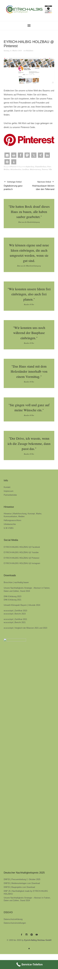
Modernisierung (35, 169)
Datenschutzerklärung (13, 919)
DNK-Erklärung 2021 (12, 600)
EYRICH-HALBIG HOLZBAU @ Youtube (21, 552)
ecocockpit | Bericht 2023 (15, 614)
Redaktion (29, 50)
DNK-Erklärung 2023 (12, 596)
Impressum (8, 491)
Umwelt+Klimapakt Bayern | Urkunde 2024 (22, 605)
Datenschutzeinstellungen (15, 923)
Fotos (49, 166)
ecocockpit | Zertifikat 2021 (15, 619)
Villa (50, 169)
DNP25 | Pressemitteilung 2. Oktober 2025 (22, 879)
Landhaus (25, 169)
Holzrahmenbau (15, 169)
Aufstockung (30, 166)
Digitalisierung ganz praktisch (13, 185)
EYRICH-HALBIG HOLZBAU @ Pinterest (21, 558)
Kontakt (7, 487)
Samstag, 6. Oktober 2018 (13, 50)
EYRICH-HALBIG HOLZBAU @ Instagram (22, 563)
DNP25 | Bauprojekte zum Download (19, 887)
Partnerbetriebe (10, 495)
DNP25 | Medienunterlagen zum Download (22, 883)
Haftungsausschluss (12, 520)
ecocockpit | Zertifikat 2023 (15, 610)
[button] (7, 155)
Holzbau (7, 169)
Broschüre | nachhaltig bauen (16, 582)
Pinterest (13, 166)
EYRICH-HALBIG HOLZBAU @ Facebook (22, 547)
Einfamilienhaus (40, 166)
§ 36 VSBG (9, 528)
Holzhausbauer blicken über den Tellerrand (43, 185)
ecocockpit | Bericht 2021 (15, 622)
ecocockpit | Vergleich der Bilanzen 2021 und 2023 (25, 628)
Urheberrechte (10, 524)
